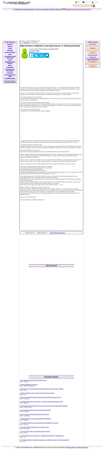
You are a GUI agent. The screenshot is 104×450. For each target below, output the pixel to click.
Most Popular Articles (29, 9)
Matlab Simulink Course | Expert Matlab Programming (36, 418)
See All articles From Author (57, 233)
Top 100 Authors (17, 9)
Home (79, 2)
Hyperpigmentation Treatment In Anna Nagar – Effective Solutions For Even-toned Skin (45, 440)
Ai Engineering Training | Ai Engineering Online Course (36, 410)
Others (10, 65)
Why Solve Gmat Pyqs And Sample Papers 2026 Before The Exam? (39, 423)
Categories (38, 9)
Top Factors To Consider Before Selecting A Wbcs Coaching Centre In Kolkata (42, 389)
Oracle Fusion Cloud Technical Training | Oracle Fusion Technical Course (41, 397)
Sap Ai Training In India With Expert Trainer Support (35, 414)
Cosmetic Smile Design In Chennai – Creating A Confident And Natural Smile (42, 401)
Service (10, 60)
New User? (93, 57)
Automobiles (10, 67)
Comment (31, 52)
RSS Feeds (59, 9)
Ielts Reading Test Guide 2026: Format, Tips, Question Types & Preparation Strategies (44, 406)
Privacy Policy (71, 447)
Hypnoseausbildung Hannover (29, 384)
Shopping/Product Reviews (10, 62)
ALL (20, 42)
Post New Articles (79, 9)
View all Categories (10, 81)
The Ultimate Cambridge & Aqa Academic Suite (34, 380)
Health (10, 48)
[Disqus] (51, 295)
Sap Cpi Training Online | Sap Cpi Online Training (35, 427)
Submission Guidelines (48, 9)
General (10, 46)
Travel (10, 54)
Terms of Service (83, 447)
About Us (87, 2)
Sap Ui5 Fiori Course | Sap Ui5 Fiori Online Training (35, 431)
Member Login (70, 9)
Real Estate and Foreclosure (10, 70)
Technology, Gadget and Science (10, 57)
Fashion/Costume (10, 78)
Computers (10, 73)
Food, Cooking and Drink (10, 75)
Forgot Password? (93, 55)
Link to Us (88, 9)
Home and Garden (10, 52)
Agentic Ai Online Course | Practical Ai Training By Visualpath (37, 393)
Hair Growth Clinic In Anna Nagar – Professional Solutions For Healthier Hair (42, 435)
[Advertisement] (52, 25)
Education (26, 42)
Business (10, 44)
